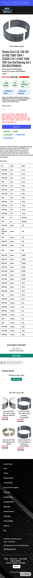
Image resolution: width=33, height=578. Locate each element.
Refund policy (7, 507)
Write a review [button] (16, 356)
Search (5, 468)
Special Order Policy (8, 502)
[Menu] (30, 10)
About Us (6, 473)
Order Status (7, 492)
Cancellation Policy (8, 497)
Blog (5, 530)
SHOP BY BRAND (23, 559)
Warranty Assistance (9, 511)
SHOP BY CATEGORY (16, 561)
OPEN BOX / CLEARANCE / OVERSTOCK (15, 563)
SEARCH (6, 559)
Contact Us (6, 526)
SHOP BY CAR (13, 559)
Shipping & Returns (8, 478)
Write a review (16, 379)
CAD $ (16, 566)
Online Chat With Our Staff (10, 549)
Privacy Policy (7, 516)
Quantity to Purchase (6, 106)
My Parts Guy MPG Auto (18, 572)
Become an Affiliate (8, 521)
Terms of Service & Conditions (11, 487)
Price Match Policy (8, 483)
